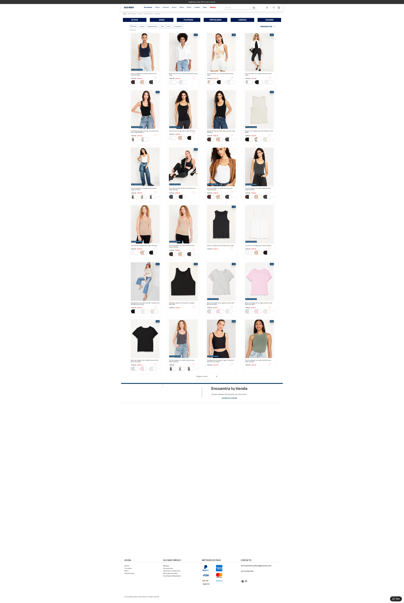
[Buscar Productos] (254, 8)
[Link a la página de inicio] (124, 13)
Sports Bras (149, 14)
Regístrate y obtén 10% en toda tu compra (202, 2)
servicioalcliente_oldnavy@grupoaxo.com (256, 566)
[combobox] (240, 8)
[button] (134, 26)
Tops (140, 14)
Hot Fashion (132, 14)
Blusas (157, 14)
